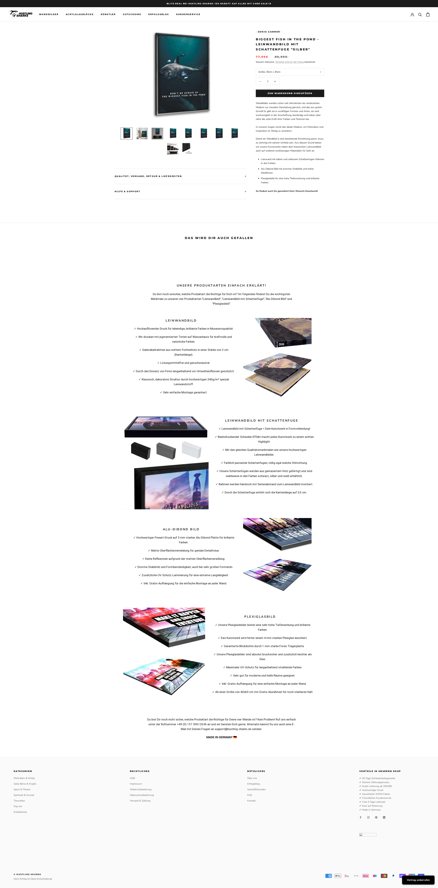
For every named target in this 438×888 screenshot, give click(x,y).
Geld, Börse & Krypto (25, 783)
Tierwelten (19, 800)
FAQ (249, 795)
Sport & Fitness (22, 789)
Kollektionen (20, 812)
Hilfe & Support (127, 191)
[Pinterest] (376, 817)
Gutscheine (132, 14)
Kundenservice (188, 14)
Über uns (252, 778)
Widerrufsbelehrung (140, 789)
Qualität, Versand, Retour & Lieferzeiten (148, 176)
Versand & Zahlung (140, 800)
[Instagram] (368, 817)
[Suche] (420, 14)
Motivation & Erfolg (24, 778)
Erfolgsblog (158, 14)
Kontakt (251, 800)
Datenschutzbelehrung (142, 795)
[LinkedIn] (384, 817)
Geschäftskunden (256, 789)
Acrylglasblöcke (80, 14)
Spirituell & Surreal (24, 795)
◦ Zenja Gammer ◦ (269, 31)
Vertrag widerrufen (418, 880)
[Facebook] (360, 817)
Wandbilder (49, 14)
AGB (132, 778)
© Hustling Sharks (27, 874)
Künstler (108, 14)
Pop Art (18, 806)
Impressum (136, 783)
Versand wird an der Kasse (289, 62)
